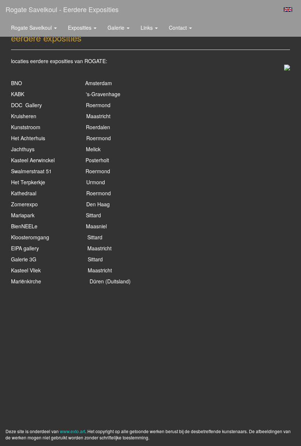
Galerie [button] (117, 27)
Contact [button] (178, 27)
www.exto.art (72, 431)
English (288, 9)
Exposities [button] (80, 27)
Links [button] (147, 27)
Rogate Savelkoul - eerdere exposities (62, 9)
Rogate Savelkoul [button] (32, 27)
